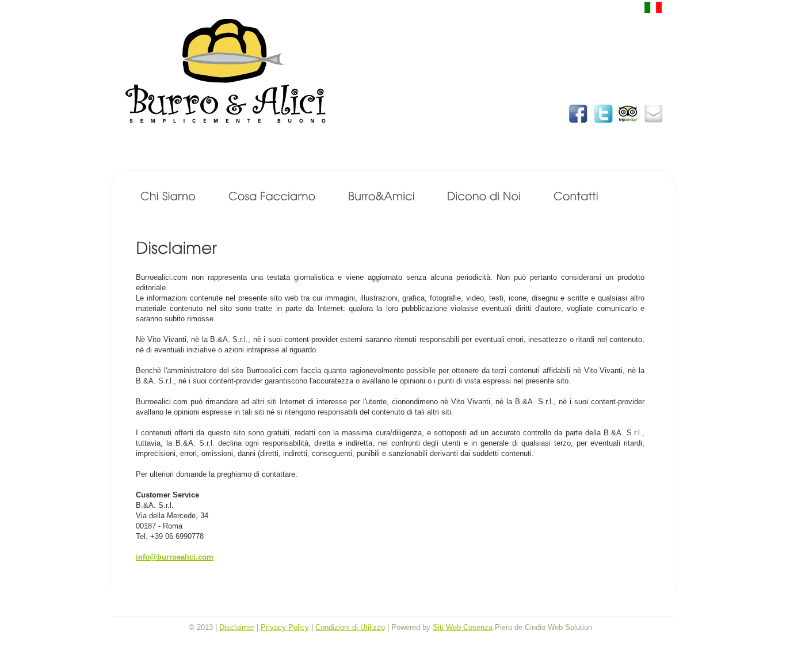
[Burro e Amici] (381, 196)
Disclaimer (236, 627)
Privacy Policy (285, 627)
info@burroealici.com (174, 557)
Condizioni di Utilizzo (350, 627)
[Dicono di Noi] (484, 196)
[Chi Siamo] (168, 196)
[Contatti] (576, 196)
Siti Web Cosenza (463, 627)
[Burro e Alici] (397, 92)
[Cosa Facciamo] (272, 196)
